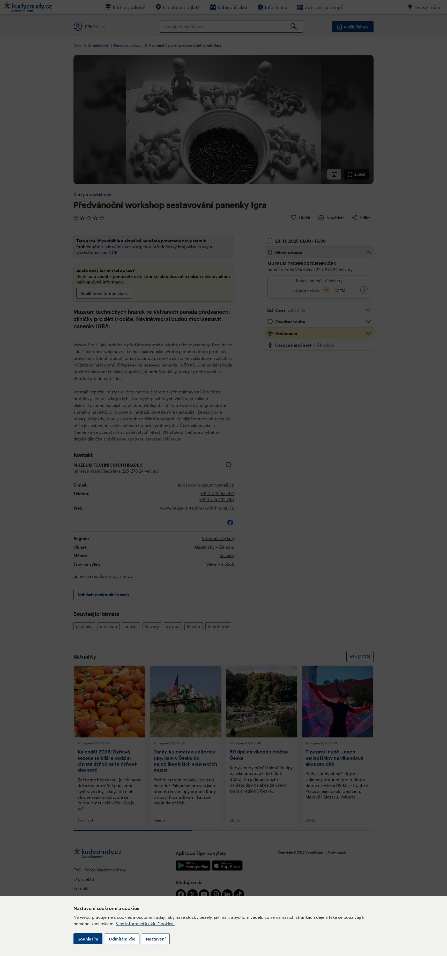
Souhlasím (88, 938)
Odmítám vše (122, 938)
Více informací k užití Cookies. (145, 923)
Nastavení (156, 938)
